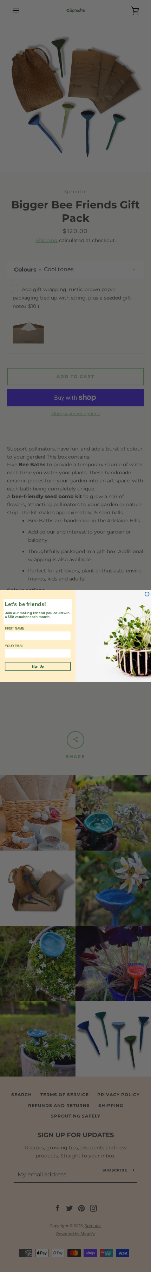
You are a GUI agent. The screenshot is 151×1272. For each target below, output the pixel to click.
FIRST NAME (14, 628)
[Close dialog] (147, 594)
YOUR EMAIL (15, 646)
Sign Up (38, 666)
